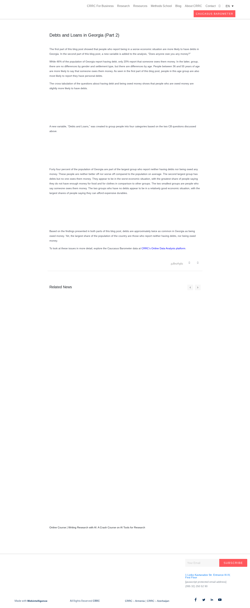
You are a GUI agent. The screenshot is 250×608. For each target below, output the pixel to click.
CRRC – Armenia (135, 600)
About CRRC (193, 6)
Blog (178, 6)
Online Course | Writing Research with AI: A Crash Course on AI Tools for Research (97, 527)
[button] (220, 6)
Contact (211, 6)
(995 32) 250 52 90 (196, 586)
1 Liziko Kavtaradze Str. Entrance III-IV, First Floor (207, 576)
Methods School (161, 6)
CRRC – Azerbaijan (158, 600)
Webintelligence (37, 600)
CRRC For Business (100, 6)
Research (123, 6)
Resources (140, 6)
